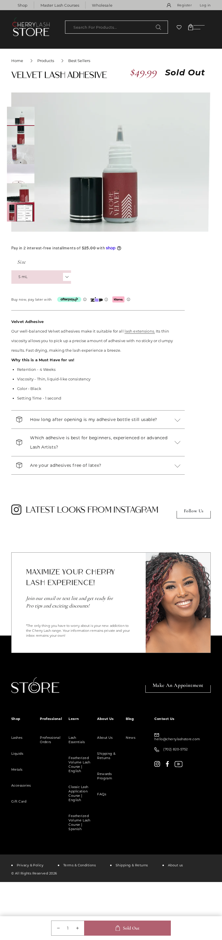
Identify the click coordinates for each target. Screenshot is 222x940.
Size (21, 262)
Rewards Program (104, 776)
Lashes (17, 738)
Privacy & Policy (30, 865)
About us (175, 865)
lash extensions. (140, 331)
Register (184, 5)
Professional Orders (50, 740)
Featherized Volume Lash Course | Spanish (79, 822)
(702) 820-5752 (175, 749)
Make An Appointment (178, 685)
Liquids (17, 754)
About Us (105, 738)
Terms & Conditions (79, 865)
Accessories (21, 785)
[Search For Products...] (158, 27)
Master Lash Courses (59, 5)
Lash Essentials (77, 740)
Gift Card (18, 801)
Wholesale (102, 5)
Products (45, 60)
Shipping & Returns (106, 756)
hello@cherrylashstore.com (177, 739)
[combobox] (116, 27)
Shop (23, 5)
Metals (17, 769)
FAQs (101, 794)
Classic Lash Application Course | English (78, 793)
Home (17, 60)
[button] (190, 27)
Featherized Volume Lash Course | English (79, 764)
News (130, 738)
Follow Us (194, 511)
